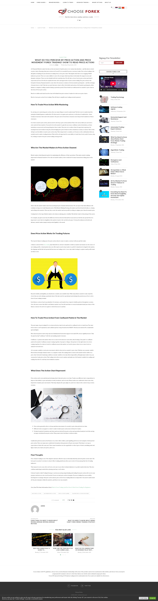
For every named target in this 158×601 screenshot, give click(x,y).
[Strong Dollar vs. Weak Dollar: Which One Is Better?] (104, 172)
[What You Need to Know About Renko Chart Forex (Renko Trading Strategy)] (104, 139)
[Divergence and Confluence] (104, 162)
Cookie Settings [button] (143, 598)
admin (56, 65)
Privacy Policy (79, 592)
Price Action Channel (64, 493)
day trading (47, 244)
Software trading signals (116, 108)
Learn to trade (68, 2)
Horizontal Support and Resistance (118, 118)
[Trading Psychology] (104, 99)
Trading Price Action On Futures (80, 493)
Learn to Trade (41, 27)
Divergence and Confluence (116, 161)
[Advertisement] (79, 42)
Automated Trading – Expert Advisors (118, 128)
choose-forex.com (56, 571)
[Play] (101, 90)
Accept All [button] (152, 598)
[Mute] (122, 90)
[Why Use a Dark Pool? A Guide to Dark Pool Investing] (42, 539)
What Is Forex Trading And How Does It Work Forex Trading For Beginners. (71, 487)
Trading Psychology (117, 97)
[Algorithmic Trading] (104, 152)
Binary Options (97, 2)
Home (32, 2)
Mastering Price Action (50, 493)
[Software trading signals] (104, 109)
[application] (113, 83)
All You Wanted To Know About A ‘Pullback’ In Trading (119, 182)
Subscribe (119, 62)
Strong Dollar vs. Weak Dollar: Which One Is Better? (118, 171)
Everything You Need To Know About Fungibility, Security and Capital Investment (119, 194)
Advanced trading (83, 2)
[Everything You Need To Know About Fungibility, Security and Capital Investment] (104, 194)
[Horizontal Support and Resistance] (104, 119)
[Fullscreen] (125, 90)
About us (108, 2)
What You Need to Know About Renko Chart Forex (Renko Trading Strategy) (119, 139)
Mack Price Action (36, 493)
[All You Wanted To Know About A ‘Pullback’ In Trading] (104, 183)
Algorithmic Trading (117, 150)
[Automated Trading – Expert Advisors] (104, 129)
